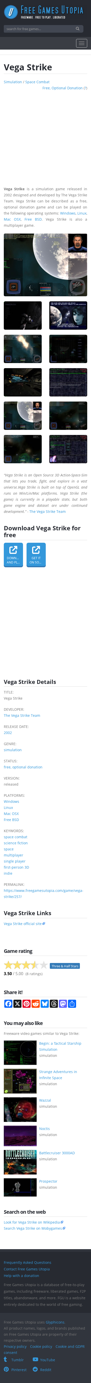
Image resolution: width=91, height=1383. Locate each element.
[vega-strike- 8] (68, 416)
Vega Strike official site (23, 923)
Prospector (48, 1181)
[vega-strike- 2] (68, 315)
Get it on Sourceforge (38, 560)
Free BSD (33, 219)
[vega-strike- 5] (23, 382)
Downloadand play (15, 560)
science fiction (16, 843)
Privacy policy (15, 1346)
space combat (37, 81)
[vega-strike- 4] (68, 349)
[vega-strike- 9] (23, 449)
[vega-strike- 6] (68, 382)
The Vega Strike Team (47, 511)
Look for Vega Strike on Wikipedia (32, 1222)
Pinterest (19, 1369)
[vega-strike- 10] (68, 449)
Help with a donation (21, 1275)
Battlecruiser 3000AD (57, 1152)
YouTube (47, 1359)
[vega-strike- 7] (23, 416)
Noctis (44, 1128)
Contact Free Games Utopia (27, 1269)
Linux (81, 213)
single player (15, 861)
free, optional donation (62, 88)
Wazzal (45, 1100)
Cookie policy (41, 1346)
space (9, 849)
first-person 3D (16, 867)
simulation (13, 81)
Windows (68, 213)
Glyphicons (55, 1322)
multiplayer (13, 855)
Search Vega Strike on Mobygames (33, 1228)
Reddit (45, 1369)
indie (8, 873)
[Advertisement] (45, 136)
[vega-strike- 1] (23, 315)
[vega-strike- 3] (23, 349)
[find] (78, 29)
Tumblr (17, 1359)
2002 (8, 732)
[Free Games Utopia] (45, 12)
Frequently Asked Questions (27, 1262)
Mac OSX (12, 219)
